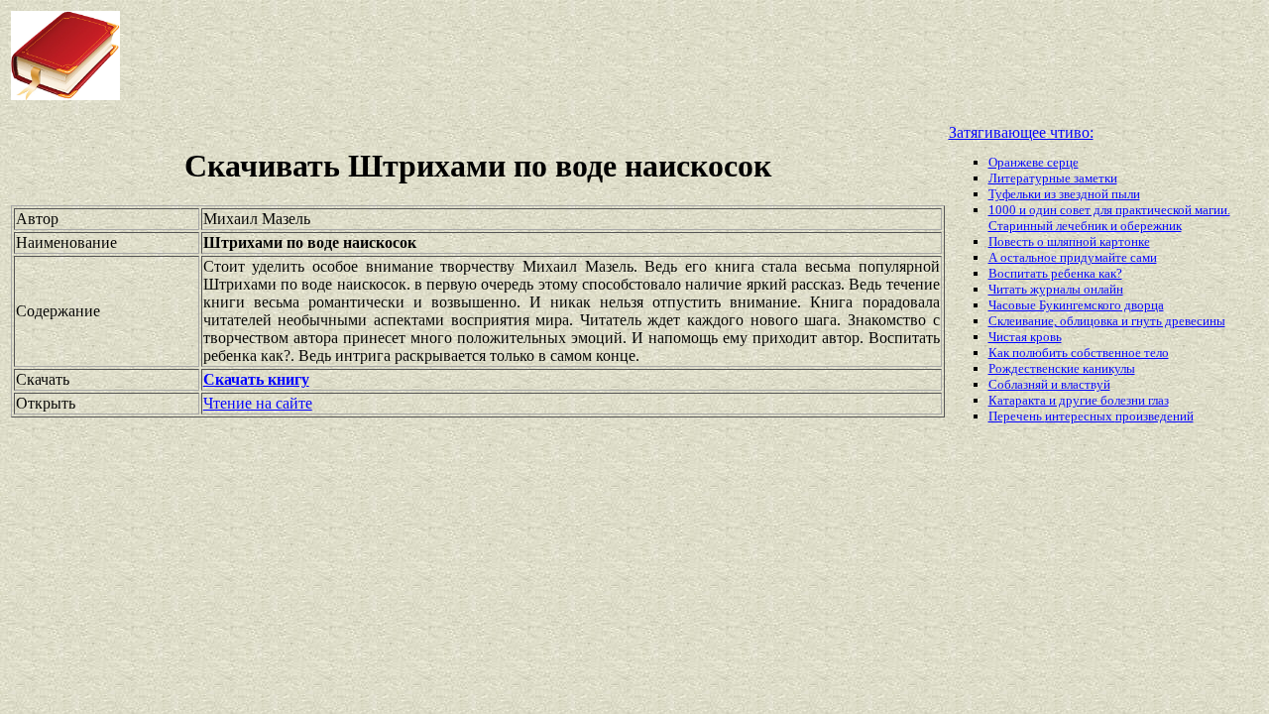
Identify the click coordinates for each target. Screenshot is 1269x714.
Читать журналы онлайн (1055, 289)
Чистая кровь (1025, 336)
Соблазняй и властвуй (1049, 384)
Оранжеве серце (1033, 162)
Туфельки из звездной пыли (1064, 193)
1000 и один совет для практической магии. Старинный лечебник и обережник (1109, 217)
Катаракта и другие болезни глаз (1078, 400)
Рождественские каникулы (1061, 368)
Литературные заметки (1052, 178)
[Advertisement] (509, 55)
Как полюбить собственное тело (1078, 352)
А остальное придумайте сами (1072, 257)
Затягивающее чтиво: (1021, 132)
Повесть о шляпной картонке (1069, 241)
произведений (1154, 416)
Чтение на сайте (257, 403)
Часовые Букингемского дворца (1076, 305)
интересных (1080, 416)
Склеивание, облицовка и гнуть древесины (1106, 320)
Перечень (1016, 416)
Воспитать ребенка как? (1055, 273)
